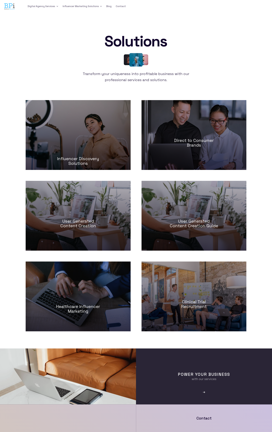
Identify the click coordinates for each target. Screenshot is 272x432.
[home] (11, 6)
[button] (43, 6)
